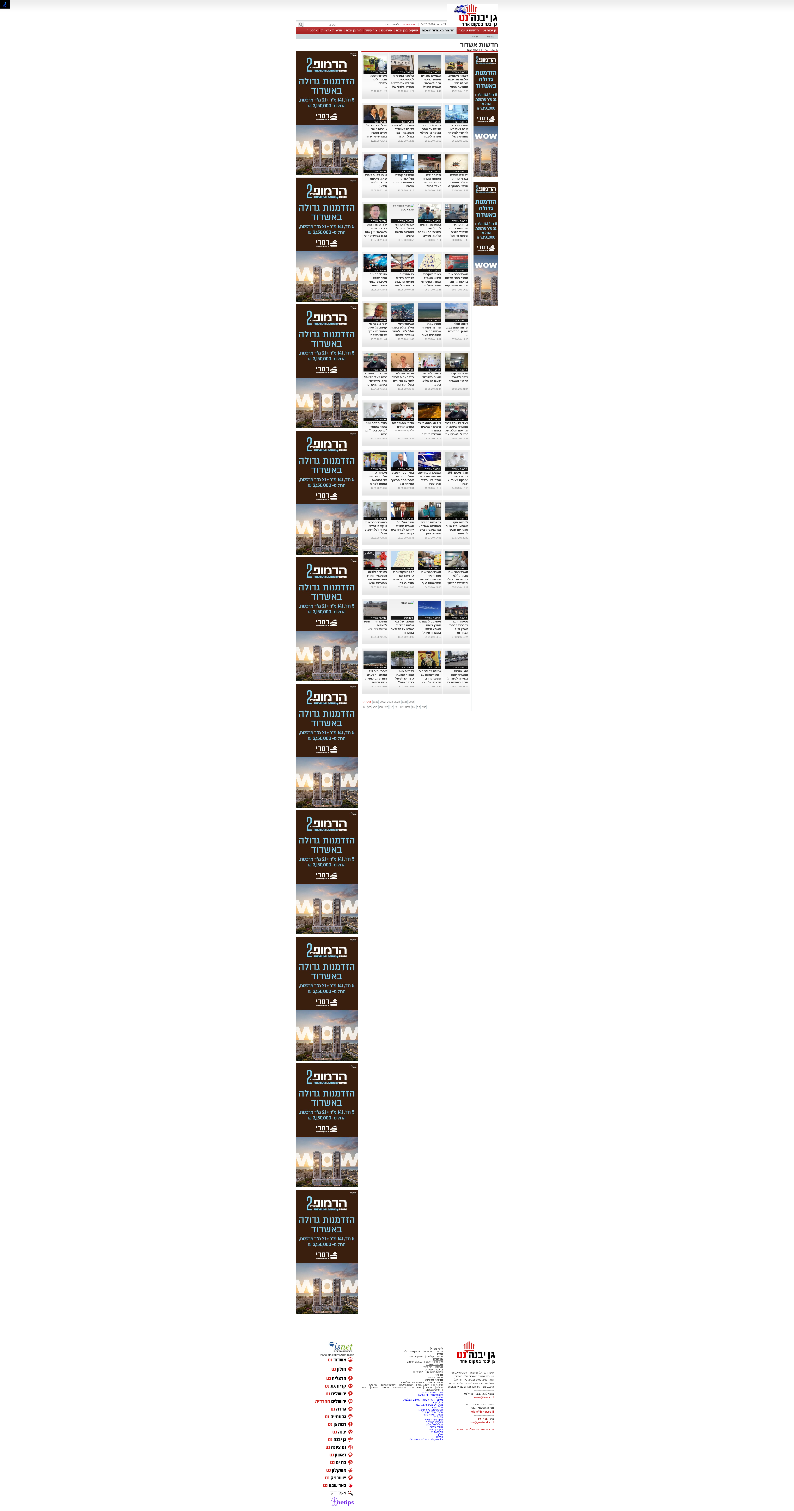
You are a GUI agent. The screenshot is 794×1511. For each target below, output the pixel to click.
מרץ (375, 707)
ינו (364, 707)
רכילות (439, 1387)
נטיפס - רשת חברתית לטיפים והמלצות (423, 1399)
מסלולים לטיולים (434, 1424)
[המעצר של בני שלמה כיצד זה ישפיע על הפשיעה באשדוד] (407, 602)
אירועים (386, 30)
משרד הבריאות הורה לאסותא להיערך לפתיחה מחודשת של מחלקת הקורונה (457, 133)
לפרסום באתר (391, 24)
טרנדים (428, 1351)
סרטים (385, 1387)
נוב (418, 707)
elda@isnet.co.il (482, 1411)
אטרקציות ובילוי (412, 1351)
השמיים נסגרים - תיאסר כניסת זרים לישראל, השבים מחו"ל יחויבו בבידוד (430, 83)
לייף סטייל (436, 1348)
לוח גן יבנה (354, 30)
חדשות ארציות (331, 30)
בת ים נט (438, 1417)
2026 (412, 701)
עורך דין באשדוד (434, 1422)
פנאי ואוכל (415, 1387)
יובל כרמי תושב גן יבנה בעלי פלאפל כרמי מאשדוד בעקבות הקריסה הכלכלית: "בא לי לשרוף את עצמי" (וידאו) (375, 384)
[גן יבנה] (472, 26)
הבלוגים (438, 1359)
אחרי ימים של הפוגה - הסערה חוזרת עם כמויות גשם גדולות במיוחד (376, 678)
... (386, 86)
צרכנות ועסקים (434, 1369)
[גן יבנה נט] (472, 1363)
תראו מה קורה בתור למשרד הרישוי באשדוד (458, 377)
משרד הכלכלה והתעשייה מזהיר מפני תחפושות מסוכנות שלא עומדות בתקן (376, 579)
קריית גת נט (437, 1432)
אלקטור (312, 30)
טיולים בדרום (436, 1427)
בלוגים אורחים (414, 1361)
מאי (386, 707)
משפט (490, 36)
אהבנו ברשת (407, 1384)
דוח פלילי (477, 36)
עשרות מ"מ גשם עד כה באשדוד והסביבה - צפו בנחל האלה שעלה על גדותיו (403, 133)
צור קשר (371, 30)
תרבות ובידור (399, 1387)
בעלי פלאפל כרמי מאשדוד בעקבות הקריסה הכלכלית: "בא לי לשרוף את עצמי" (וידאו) (456, 430)
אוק (413, 707)
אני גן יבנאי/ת (416, 1356)
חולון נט (438, 1434)
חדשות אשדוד (473, 49)
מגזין (440, 1354)
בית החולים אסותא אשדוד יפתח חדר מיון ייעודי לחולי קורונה (432, 182)
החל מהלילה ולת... (377, 628)
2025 (404, 701)
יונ (392, 707)
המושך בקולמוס (435, 1356)
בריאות (439, 1351)
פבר (369, 707)
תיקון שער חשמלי (434, 1419)
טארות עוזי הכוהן (434, 1361)
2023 (390, 701)
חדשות (439, 1374)
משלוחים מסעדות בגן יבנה (429, 1404)
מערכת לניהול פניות (433, 1414)
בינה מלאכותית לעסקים (411, 1382)
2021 (375, 701)
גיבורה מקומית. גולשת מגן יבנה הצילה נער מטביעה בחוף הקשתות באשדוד (457, 83)
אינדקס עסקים (388, 1384)
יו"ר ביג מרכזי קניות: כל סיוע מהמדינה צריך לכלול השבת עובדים (377, 331)
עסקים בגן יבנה (407, 30)
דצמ (424, 707)
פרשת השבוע (433, 1389)
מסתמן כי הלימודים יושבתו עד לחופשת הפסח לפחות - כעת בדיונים (376, 480)
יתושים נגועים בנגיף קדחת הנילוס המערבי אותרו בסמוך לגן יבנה (457, 182)
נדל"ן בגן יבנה (436, 1407)
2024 (397, 701)
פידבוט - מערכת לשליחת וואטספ (475, 1429)
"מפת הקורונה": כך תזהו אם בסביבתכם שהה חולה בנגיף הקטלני (403, 579)
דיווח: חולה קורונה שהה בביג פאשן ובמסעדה (457, 327)
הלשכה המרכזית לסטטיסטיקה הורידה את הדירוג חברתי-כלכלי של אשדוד (402, 83)
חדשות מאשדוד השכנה (438, 30)
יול (397, 707)
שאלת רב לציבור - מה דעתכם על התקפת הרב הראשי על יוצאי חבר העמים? (430, 678)
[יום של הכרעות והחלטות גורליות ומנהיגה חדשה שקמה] (402, 209)
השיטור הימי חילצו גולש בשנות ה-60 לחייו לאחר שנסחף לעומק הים (402, 331)
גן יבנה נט (489, 30)
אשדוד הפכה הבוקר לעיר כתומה (378, 79)
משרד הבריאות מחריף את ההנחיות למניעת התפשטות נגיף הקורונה (430, 579)
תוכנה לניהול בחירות (432, 1392)
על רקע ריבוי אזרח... (403, 430)
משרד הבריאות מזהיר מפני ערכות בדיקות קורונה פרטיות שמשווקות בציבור (456, 281)
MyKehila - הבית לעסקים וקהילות (425, 1439)
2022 (383, 701)
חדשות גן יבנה (468, 30)
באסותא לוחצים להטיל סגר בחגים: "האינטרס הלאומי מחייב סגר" (429, 232)
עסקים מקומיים (435, 1372)
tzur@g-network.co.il (482, 1422)
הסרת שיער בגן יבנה (432, 1412)
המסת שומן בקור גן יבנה (430, 1409)
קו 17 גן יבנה (436, 1402)
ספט (407, 707)
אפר (381, 707)
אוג (402, 707)
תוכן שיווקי (418, 1372)
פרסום (439, 1437)
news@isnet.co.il (484, 1397)
